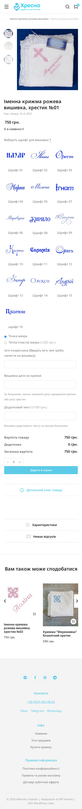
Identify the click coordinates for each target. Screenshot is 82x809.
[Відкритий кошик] (76, 6)
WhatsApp (54, 711)
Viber (24, 711)
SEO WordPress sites (41, 803)
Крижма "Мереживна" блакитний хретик (60, 634)
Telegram (38, 711)
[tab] (41, 490)
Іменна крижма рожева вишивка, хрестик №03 (17, 628)
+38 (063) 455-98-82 (41, 702)
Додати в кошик (41, 470)
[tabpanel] (41, 503)
